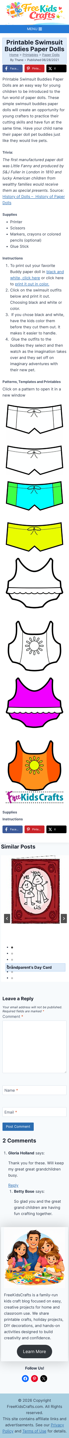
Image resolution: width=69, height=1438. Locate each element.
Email (10, 1112)
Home (14, 55)
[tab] (12, 947)
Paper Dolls (51, 55)
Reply (13, 1185)
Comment (12, 1016)
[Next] (64, 918)
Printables (30, 55)
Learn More (34, 1351)
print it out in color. (32, 284)
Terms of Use (34, 1431)
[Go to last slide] (7, 918)
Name (11, 1090)
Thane (19, 60)
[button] (61, 410)
